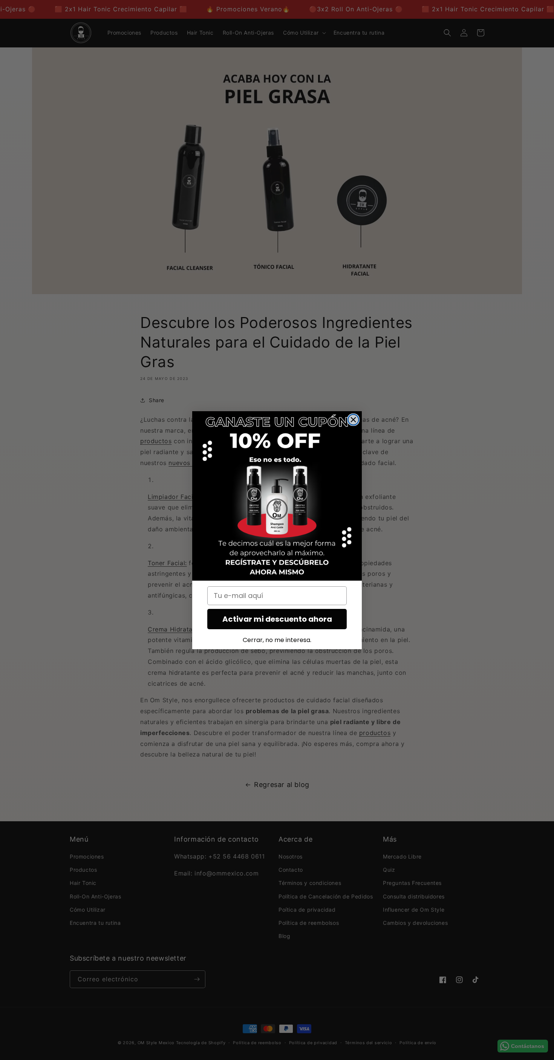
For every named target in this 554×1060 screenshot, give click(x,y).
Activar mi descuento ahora (277, 619)
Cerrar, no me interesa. (277, 640)
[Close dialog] (353, 419)
